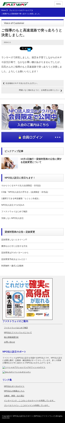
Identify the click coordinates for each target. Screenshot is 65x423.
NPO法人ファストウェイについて (18, 332)
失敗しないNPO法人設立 (12, 218)
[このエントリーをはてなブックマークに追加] (29, 49)
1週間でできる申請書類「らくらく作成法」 (20, 198)
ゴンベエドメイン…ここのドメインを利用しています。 (27, 405)
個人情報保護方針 (11, 337)
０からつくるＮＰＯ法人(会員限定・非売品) (21, 185)
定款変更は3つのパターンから (14, 252)
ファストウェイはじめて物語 (14, 211)
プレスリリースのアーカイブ (20, 10)
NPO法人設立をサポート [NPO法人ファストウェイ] (34, 416)
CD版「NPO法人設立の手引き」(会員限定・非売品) (24, 192)
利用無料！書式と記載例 (12, 266)
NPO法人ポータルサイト (14, 386)
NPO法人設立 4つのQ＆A (12, 205)
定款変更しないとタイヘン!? (14, 239)
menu (58, 4)
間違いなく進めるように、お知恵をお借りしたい (39, 90)
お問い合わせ (9, 342)
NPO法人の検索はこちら (14, 391)
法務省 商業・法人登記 (14, 396)
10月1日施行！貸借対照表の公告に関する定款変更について (41, 160)
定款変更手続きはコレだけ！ (14, 259)
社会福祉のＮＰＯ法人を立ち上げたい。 (22, 83)
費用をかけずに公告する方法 (14, 246)
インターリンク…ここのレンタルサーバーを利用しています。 (29, 401)
